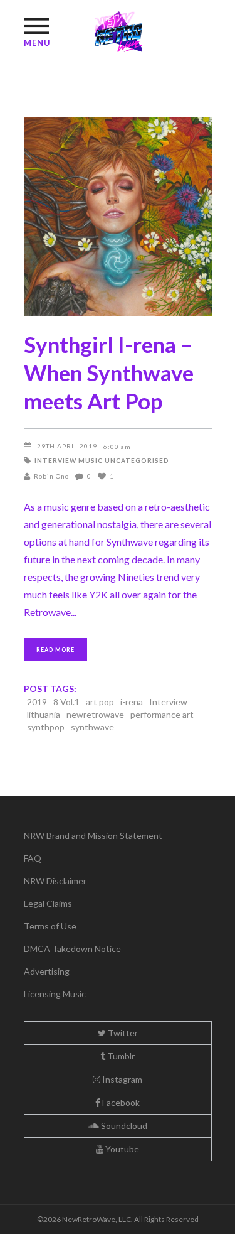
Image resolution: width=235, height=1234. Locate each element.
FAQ (32, 858)
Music (90, 460)
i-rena (131, 701)
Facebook (120, 1102)
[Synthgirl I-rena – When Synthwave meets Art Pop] (118, 216)
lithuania (43, 714)
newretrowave (95, 714)
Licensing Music (55, 993)
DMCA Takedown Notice (72, 948)
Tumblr (120, 1056)
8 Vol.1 (66, 701)
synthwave (92, 727)
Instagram (121, 1079)
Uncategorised (137, 460)
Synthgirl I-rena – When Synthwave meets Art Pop (109, 372)
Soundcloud (123, 1125)
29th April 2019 (67, 446)
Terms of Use (50, 926)
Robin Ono (51, 476)
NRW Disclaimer (55, 880)
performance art (162, 714)
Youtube (121, 1149)
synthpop (46, 727)
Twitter (122, 1032)
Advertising (47, 971)
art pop (100, 701)
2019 (37, 701)
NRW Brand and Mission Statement (93, 835)
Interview (55, 460)
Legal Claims (48, 903)
